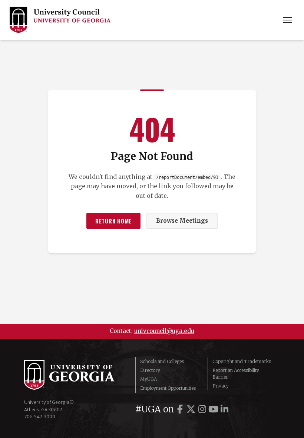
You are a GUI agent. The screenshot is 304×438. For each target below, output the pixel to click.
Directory (150, 370)
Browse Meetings (182, 220)
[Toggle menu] (287, 20)
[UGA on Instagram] (202, 409)
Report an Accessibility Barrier (235, 373)
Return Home (113, 221)
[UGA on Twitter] (190, 409)
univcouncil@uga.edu (164, 330)
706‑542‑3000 (39, 416)
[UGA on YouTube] (213, 409)
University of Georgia (74, 375)
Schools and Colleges (162, 361)
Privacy (220, 386)
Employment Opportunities (168, 388)
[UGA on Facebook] (179, 409)
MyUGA (148, 379)
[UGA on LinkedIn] (224, 409)
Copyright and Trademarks (241, 361)
